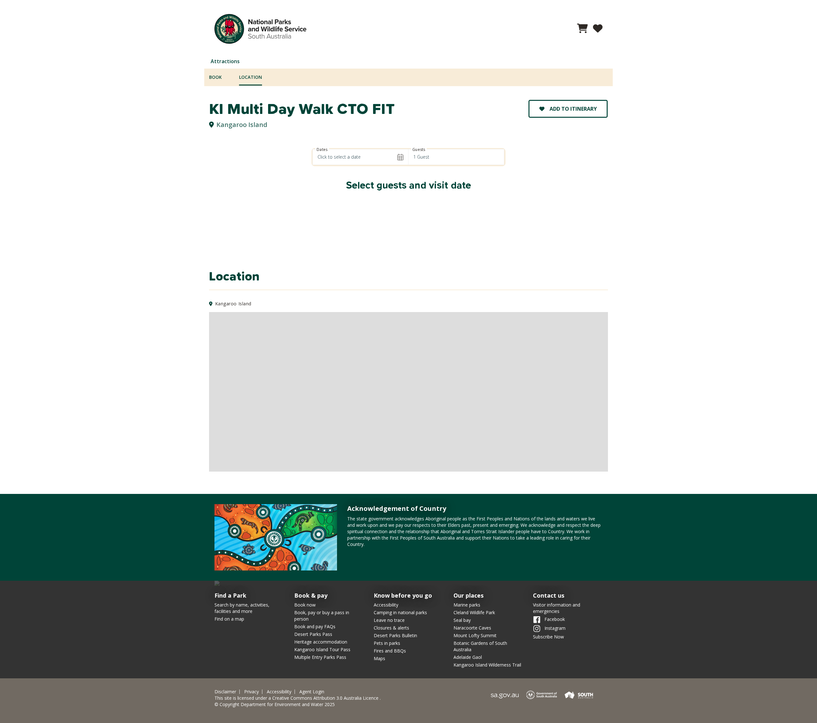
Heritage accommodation (320, 642)
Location (250, 77)
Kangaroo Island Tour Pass (322, 649)
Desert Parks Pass (313, 634)
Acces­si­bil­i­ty (279, 691)
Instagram (554, 628)
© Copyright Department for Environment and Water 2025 (274, 704)
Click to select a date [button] (339, 157)
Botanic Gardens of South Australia (480, 646)
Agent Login (311, 691)
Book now (305, 605)
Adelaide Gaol (467, 657)
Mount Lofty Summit (475, 635)
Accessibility (386, 605)
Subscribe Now (548, 637)
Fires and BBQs (390, 651)
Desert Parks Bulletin (395, 635)
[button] (582, 30)
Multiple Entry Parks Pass (320, 657)
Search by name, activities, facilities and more (241, 608)
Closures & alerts (391, 628)
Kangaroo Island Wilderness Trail (487, 665)
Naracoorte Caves (472, 628)
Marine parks (466, 605)
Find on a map (229, 619)
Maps (379, 658)
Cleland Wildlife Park (474, 612)
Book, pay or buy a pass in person (321, 615)
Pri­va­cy (251, 691)
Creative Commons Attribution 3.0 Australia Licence (326, 698)
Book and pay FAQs (314, 626)
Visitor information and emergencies (556, 608)
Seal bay (462, 620)
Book (215, 77)
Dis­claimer (225, 691)
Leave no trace (389, 620)
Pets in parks (387, 643)
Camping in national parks (400, 612)
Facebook (554, 619)
